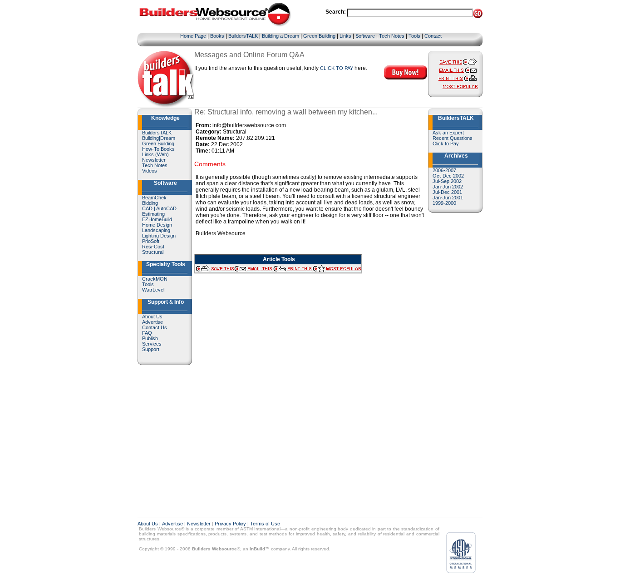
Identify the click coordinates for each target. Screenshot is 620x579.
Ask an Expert (448, 132)
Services (152, 343)
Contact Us (154, 327)
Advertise (152, 322)
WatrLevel (153, 289)
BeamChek (154, 197)
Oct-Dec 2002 (448, 175)
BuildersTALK (243, 36)
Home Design (157, 225)
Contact (433, 36)
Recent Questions (452, 138)
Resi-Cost (153, 246)
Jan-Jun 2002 (448, 186)
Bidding (150, 203)
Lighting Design (159, 235)
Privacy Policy (230, 523)
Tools (414, 36)
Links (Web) (155, 154)
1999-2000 (444, 203)
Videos (149, 170)
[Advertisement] (455, 355)
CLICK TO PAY (336, 68)
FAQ (147, 333)
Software (365, 36)
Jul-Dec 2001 (447, 192)
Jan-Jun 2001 (448, 197)
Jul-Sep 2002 (447, 181)
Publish (150, 338)
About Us (152, 316)
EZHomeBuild (157, 219)
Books (217, 36)
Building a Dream (280, 36)
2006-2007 (444, 170)
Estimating (153, 214)
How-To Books (158, 149)
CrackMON (154, 279)
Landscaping (156, 230)
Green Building (319, 36)
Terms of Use (265, 523)
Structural (152, 252)
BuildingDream (158, 138)
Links (345, 36)
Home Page (193, 36)
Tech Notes (391, 36)
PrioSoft (150, 241)
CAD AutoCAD (159, 208)
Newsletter (154, 160)
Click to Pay (446, 143)
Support (150, 349)
